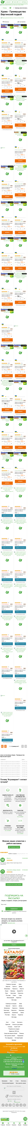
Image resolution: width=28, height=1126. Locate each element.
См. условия (20, 816)
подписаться (14, 909)
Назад (5, 8)
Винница (13, 991)
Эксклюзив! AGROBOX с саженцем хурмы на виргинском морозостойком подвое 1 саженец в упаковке (7, 510)
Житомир (14, 1000)
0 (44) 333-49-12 (8, 1060)
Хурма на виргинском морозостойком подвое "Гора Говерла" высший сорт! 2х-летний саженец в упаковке (7, 331)
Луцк (6, 993)
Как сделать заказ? (10, 1035)
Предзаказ (20, 1035)
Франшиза (4, 1081)
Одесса (14, 986)
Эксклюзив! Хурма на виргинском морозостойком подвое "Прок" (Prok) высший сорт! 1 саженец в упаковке (20, 186)
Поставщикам (9, 1038)
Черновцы (21, 1010)
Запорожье (7, 988)
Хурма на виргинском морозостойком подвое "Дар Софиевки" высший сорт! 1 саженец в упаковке (20, 542)
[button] (4, 40)
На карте (14, 1068)
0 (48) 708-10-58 (7, 1061)
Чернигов (18, 997)
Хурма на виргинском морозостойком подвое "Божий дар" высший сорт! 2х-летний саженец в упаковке (7, 46)
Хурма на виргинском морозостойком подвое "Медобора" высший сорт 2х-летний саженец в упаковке (20, 152)
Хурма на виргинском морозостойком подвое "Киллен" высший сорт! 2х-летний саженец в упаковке (20, 472)
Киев (20, 984)
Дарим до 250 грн (14, 1031)
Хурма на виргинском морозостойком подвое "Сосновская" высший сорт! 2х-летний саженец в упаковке (7, 118)
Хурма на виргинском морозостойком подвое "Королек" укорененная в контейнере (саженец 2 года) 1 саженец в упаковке (20, 80)
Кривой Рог (20, 991)
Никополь (20, 993)
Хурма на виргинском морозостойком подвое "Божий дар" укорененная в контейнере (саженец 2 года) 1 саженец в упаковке (7, 401)
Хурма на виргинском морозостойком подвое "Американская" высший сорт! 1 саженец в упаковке (7, 542)
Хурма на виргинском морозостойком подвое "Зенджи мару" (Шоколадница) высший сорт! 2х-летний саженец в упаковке (7, 438)
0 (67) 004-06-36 (17, 1061)
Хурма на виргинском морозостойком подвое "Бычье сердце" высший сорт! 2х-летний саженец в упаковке (20, 224)
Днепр (20, 986)
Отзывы (10, 1026)
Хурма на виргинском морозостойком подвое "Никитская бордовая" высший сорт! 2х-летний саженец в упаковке (7, 224)
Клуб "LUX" (17, 1026)
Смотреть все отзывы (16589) (14, 884)
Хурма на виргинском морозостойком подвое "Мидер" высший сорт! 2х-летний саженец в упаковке (20, 403)
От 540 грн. (24, 761)
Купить (7, 55)
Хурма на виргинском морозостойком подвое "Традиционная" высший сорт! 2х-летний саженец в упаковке (20, 46)
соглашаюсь (7, 911)
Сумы (20, 995)
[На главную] (2, 2)
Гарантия (7, 1024)
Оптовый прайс (19, 1038)
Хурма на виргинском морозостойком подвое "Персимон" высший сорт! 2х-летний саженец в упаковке (20, 438)
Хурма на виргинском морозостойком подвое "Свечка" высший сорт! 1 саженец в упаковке (20, 638)
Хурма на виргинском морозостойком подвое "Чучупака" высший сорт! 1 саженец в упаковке (20, 510)
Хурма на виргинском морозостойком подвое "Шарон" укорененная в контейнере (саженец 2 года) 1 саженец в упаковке (20, 116)
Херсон (22, 988)
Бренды (14, 1040)
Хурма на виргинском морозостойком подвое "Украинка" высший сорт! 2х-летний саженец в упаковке (20, 259)
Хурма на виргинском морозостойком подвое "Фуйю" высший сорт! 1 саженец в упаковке (20, 703)
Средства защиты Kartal (10, 1033)
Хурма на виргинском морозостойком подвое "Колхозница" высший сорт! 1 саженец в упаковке (7, 606)
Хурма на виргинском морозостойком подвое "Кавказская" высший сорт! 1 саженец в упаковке (20, 574)
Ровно (14, 995)
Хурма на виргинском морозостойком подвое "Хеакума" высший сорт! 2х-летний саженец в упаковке (7, 188)
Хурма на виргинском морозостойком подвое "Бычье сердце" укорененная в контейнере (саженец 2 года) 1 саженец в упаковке (20, 293)
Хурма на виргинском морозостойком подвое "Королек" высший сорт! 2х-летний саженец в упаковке (7, 259)
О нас (13, 1022)
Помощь (21, 1033)
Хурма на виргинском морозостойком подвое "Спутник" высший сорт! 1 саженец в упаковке (20, 670)
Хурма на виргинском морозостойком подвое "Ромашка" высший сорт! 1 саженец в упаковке (7, 638)
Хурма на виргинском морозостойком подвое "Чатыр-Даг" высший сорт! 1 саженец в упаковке (7, 735)
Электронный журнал (8, 1083)
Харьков (8, 986)
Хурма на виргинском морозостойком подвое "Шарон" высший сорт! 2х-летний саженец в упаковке (7, 82)
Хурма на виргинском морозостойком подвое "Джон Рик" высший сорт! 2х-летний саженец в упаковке (20, 367)
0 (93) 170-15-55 (17, 1060)
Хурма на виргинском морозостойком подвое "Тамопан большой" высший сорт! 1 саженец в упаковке (7, 670)
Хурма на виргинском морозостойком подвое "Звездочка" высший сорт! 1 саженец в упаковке (7, 574)
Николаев (13, 993)
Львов (6, 991)
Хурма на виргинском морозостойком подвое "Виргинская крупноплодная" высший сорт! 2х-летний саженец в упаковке (7, 367)
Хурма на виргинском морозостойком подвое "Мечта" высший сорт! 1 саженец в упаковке (20, 606)
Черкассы (15, 988)
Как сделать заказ (21, 1083)
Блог (7, 1022)
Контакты (19, 1022)
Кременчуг (15, 1012)
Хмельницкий (10, 997)
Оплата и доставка (17, 1024)
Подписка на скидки (14, 1029)
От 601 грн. (24, 765)
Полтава (8, 995)
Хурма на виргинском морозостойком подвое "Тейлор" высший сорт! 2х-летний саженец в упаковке (7, 295)
